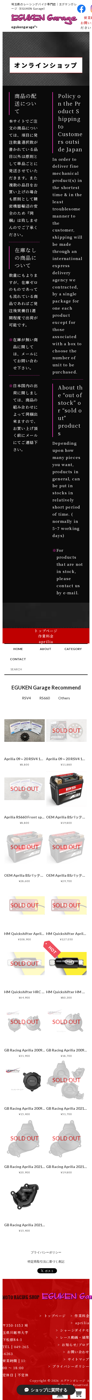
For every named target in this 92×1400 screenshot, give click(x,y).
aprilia (46, 641)
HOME (18, 649)
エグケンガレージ (73, 1380)
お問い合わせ (76, 1351)
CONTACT (18, 659)
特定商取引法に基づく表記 (46, 1261)
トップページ (45, 630)
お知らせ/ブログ (73, 1344)
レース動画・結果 (46, 652)
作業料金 (46, 636)
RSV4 (26, 698)
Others (64, 698)
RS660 (44, 698)
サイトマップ (76, 1359)
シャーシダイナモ (46, 647)
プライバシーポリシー (46, 1252)
